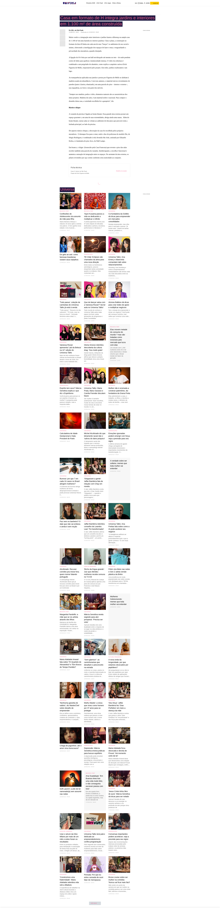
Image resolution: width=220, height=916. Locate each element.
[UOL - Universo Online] (77, 3)
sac (136, 3)
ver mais (94, 903)
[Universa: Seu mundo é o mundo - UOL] (69, 3)
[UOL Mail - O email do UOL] (140, 3)
